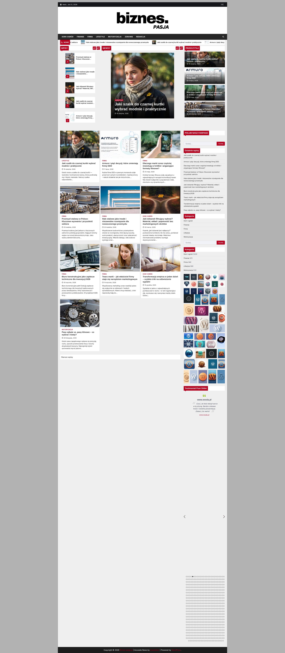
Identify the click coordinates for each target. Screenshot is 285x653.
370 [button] (194, 614)
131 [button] (186, 589)
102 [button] (222, 584)
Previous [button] (184, 516)
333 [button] (217, 608)
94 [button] (209, 584)
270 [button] (200, 603)
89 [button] (202, 584)
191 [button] (199, 595)
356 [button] (213, 611)
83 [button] (192, 584)
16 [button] (209, 576)
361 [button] (220, 611)
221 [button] (205, 598)
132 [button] (188, 589)
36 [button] (200, 579)
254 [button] (216, 600)
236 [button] (188, 600)
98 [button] (216, 584)
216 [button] (197, 598)
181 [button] (223, 592)
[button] (187, 277)
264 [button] (191, 603)
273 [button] (205, 603)
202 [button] (216, 595)
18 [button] (213, 576)
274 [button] (206, 603)
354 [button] (209, 611)
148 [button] (213, 589)
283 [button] (220, 603)
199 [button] (211, 595)
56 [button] (191, 581)
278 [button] (213, 603)
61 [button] (199, 581)
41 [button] (208, 579)
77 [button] (223, 581)
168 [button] (203, 592)
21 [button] (217, 576)
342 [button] (191, 611)
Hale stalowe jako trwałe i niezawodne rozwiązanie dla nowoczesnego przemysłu (115, 221)
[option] (80, 59)
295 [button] (199, 606)
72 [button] (216, 581)
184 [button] (188, 595)
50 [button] (222, 579)
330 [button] (213, 608)
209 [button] (186, 598)
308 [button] (219, 606)
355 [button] (211, 611)
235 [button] (186, 600)
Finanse (80, 37)
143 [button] (205, 589)
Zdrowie (129, 37)
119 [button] (208, 587)
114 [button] (200, 587)
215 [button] (195, 598)
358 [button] (216, 611)
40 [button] (206, 579)
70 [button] (213, 581)
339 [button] (186, 611)
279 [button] (214, 603)
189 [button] (195, 595)
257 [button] (220, 600)
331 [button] (214, 608)
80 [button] (188, 584)
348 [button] (200, 611)
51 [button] (223, 579)
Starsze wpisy (67, 357)
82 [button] (191, 584)
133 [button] (189, 589)
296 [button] (200, 606)
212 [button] (191, 598)
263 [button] (189, 603)
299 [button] (205, 606)
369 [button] (192, 614)
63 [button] (202, 581)
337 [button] (223, 608)
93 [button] (208, 584)
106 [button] (188, 587)
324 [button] (203, 608)
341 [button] (189, 611)
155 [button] (223, 589)
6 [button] (194, 576)
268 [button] (197, 603)
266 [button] (194, 603)
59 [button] (195, 581)
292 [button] (194, 606)
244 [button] (200, 600)
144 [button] (206, 589)
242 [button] (197, 600)
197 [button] (208, 595)
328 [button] (209, 608)
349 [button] (202, 611)
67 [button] (208, 581)
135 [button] (192, 589)
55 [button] (189, 581)
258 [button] (222, 600)
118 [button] (206, 587)
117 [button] (205, 587)
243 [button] (199, 600)
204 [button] (219, 595)
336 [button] (222, 608)
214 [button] (194, 598)
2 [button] (188, 576)
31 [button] (192, 579)
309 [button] (220, 606)
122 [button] (213, 587)
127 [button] (220, 587)
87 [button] (199, 584)
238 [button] (191, 600)
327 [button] (208, 608)
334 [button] (219, 608)
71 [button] (214, 581)
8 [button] (197, 576)
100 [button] (219, 584)
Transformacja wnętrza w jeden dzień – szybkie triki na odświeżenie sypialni (160, 279)
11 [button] (202, 576)
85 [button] (195, 584)
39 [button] (205, 579)
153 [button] (220, 589)
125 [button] (217, 587)
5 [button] (192, 576)
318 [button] (194, 608)
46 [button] (216, 579)
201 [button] (214, 595)
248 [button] (206, 600)
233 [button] (223, 598)
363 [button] (223, 611)
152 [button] (219, 589)
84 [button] (194, 584)
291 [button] (192, 606)
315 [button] (189, 608)
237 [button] (189, 600)
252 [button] (213, 600)
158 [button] (188, 592)
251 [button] (211, 600)
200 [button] (213, 595)
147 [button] (211, 589)
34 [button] (197, 579)
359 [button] (217, 611)
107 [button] (189, 587)
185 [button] (189, 595)
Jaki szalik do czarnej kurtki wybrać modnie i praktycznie (122, 42)
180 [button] (222, 592)
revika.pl (204, 415)
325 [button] (205, 608)
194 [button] (203, 595)
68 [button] (209, 581)
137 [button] (195, 589)
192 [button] (200, 595)
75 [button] (220, 581)
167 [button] (202, 592)
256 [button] (219, 600)
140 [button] (200, 589)
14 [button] (206, 576)
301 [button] (208, 606)
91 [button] (205, 584)
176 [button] (216, 592)
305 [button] (214, 606)
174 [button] (213, 592)
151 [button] (217, 589)
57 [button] (192, 581)
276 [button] (209, 603)
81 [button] (189, 584)
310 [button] (222, 606)
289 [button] (189, 606)
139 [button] (199, 589)
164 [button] (197, 592)
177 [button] (217, 592)
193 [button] (202, 595)
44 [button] (213, 579)
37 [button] (202, 579)
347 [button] (199, 611)
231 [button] (220, 598)
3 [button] (189, 576)
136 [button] (194, 589)
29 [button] (189, 579)
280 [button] (216, 603)
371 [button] (195, 614)
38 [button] (203, 579)
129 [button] (223, 587)
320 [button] (197, 608)
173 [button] (211, 592)
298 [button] (203, 606)
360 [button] (219, 611)
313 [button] (186, 608)
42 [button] (209, 579)
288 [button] (188, 606)
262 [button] (188, 603)
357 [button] (214, 611)
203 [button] (217, 595)
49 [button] (220, 579)
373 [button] (199, 614)
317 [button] (192, 608)
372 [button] (197, 614)
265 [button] (192, 603)
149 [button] (214, 589)
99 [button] (217, 584)
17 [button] (211, 576)
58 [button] (194, 581)
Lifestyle (100, 37)
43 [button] (211, 579)
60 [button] (197, 581)
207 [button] (223, 595)
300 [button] (206, 606)
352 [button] (206, 611)
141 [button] (202, 589)
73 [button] (217, 581)
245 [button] (202, 600)
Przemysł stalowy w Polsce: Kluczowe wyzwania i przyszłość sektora (77, 221)
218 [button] (200, 598)
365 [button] (186, 614)
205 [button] (220, 595)
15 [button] (208, 576)
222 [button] (206, 598)
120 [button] (209, 587)
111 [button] (195, 587)
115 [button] (202, 587)
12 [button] (203, 576)
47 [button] (217, 579)
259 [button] (223, 600)
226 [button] (213, 598)
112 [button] (197, 587)
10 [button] (200, 576)
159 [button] (189, 592)
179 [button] (220, 592)
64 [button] (203, 581)
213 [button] (192, 598)
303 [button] (211, 606)
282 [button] (219, 603)
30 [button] (191, 579)
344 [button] (194, 611)
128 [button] (222, 587)
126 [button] (219, 587)
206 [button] (222, 595)
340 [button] (188, 611)
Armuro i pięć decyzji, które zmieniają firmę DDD (171, 42)
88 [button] (200, 584)
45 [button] (214, 579)
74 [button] (219, 581)
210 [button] (188, 598)
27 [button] (186, 579)
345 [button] (195, 611)
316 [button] (191, 608)
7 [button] (195, 576)
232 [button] (222, 598)
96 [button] (213, 584)
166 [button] (200, 592)
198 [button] (209, 595)
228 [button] (216, 598)
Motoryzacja (114, 37)
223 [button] (208, 598)
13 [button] (205, 576)
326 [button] (206, 608)
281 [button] (217, 603)
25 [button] (223, 576)
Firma (90, 37)
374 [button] (200, 614)
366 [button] (188, 614)
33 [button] (195, 579)
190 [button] (197, 595)
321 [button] (199, 608)
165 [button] (199, 592)
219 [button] (202, 598)
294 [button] (197, 606)
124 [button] (216, 587)
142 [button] (203, 589)
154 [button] (222, 589)
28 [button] (188, 579)
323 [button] (202, 608)
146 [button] (209, 589)
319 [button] (195, 608)
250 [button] (209, 600)
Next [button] (224, 516)
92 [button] (206, 584)
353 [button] (208, 611)
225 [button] (211, 598)
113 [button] (199, 587)
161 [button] (192, 592)
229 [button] (217, 598)
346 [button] (197, 611)
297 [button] (202, 606)
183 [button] (186, 595)
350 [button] (203, 611)
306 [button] (216, 606)
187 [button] (192, 595)
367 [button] (189, 614)
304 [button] (213, 606)
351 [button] (205, 611)
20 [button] (216, 576)
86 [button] (197, 584)
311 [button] (223, 606)
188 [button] (194, 595)
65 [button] (205, 581)
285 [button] (223, 603)
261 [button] (186, 603)
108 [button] (191, 587)
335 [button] (220, 608)
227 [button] (214, 598)
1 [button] (186, 576)
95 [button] (211, 584)
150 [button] (216, 589)
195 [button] (205, 595)
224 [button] (209, 598)
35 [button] (199, 579)
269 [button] (199, 603)
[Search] (223, 36)
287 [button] (186, 606)
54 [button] (188, 581)
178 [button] (219, 592)
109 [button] (192, 587)
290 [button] (191, 606)
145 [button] (208, 589)
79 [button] (186, 584)
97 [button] (214, 584)
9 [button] (199, 576)
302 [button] (209, 606)
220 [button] (203, 598)
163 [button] (195, 592)
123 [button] (214, 587)
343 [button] (192, 611)
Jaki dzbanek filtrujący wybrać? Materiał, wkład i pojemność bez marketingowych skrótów (158, 221)
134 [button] (191, 589)
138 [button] (197, 589)
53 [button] (186, 581)
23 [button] (220, 576)
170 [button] (206, 592)
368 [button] (191, 614)
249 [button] (208, 600)
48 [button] (219, 579)
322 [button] (200, 608)
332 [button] (216, 608)
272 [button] (203, 603)
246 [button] (203, 600)
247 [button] (205, 600)
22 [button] (219, 576)
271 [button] (202, 603)
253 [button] (214, 600)
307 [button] (217, 606)
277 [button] (211, 603)
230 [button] (219, 598)
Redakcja (140, 37)
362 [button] (222, 611)
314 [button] (188, 608)
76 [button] (222, 581)
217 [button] (199, 598)
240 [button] (194, 600)
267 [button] (195, 603)
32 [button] (194, 579)
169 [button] (205, 592)
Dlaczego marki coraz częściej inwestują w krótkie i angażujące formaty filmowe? (158, 166)
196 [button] (206, 595)
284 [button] (222, 603)
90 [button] (203, 584)
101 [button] (220, 584)
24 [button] (222, 576)
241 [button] (195, 600)
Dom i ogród (67, 37)
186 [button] (191, 595)
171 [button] (208, 592)
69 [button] (211, 581)
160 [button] (191, 592)
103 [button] (223, 584)
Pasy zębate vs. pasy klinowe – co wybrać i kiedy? (202, 210)
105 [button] (186, 587)
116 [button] (203, 587)
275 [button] (208, 603)
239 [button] (192, 600)
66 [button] (206, 581)
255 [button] (217, 600)
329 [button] (211, 608)
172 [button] (209, 592)
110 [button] (194, 587)
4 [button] (191, 576)
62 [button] (200, 581)
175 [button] (214, 592)
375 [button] (202, 614)
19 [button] (214, 576)
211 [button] (189, 598)
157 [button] (186, 592)
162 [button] (194, 592)
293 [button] (195, 606)
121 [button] (211, 587)
